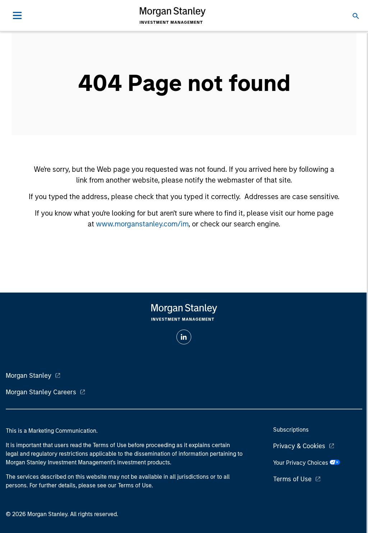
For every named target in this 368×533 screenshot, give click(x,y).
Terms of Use (292, 479)
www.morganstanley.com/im (142, 224)
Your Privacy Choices (301, 462)
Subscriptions (291, 429)
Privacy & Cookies (299, 446)
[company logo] (172, 15)
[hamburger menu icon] (17, 15)
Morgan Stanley (28, 376)
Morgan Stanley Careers (41, 392)
